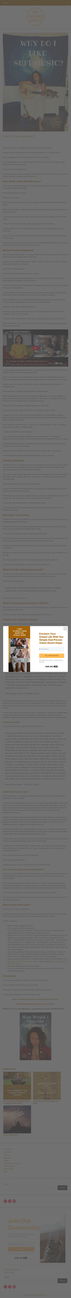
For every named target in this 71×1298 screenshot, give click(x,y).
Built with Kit (52, 666)
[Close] (65, 629)
